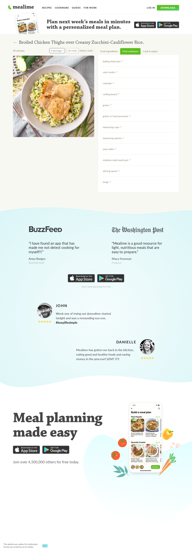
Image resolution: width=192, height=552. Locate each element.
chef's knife (109, 72)
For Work (90, 7)
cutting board (110, 94)
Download (168, 7)
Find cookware (130, 51)
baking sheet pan (111, 61)
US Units (72, 50)
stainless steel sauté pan (115, 160)
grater (106, 105)
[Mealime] (21, 7)
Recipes (47, 7)
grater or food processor (115, 116)
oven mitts (108, 149)
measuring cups (111, 127)
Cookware (62, 7)
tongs (106, 182)
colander (107, 83)
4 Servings (56, 50)
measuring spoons (112, 138)
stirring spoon (110, 171)
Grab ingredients (109, 51)
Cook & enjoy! (150, 51)
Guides (76, 7)
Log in (151, 7)
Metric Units (86, 50)
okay (44, 546)
